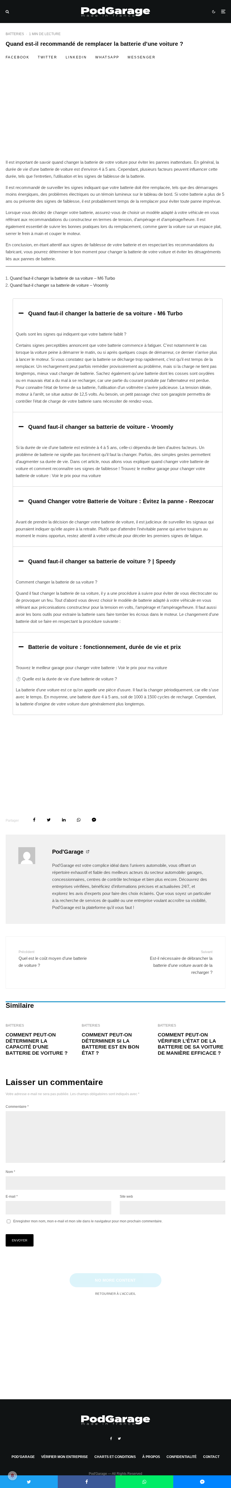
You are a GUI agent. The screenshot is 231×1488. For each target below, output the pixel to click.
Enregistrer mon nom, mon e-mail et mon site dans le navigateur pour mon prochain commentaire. (88, 1221)
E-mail (12, 1196)
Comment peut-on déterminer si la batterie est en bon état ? (110, 1044)
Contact (211, 1457)
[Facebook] (111, 1438)
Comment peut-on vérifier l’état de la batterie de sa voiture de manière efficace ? (190, 1044)
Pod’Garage (23, 1457)
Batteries (15, 34)
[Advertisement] (115, 117)
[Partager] (34, 820)
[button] (117, 313)
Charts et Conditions (115, 1457)
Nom (10, 1172)
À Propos (151, 1457)
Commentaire (17, 1107)
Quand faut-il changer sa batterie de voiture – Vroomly (59, 285)
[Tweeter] (49, 820)
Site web (126, 1196)
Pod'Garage (67, 852)
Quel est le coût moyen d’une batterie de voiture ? (53, 959)
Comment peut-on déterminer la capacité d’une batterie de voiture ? (37, 1044)
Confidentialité (181, 1457)
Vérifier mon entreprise (64, 1457)
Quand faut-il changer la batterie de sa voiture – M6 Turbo (62, 278)
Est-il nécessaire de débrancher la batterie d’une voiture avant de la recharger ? (181, 962)
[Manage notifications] (12, 1475)
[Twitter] (119, 1438)
